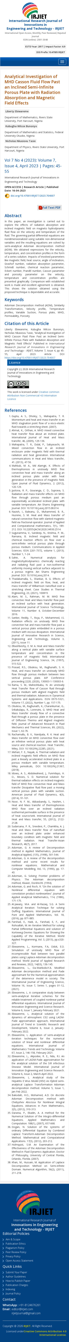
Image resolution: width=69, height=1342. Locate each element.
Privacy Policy (13, 1256)
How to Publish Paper (18, 1280)
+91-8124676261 (30, 1305)
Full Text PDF (52, 208)
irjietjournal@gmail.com (26, 1313)
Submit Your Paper (16, 1272)
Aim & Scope (13, 1239)
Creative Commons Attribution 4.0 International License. (45, 1333)
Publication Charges (17, 1285)
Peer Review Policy (16, 1252)
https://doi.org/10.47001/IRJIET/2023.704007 (30, 357)
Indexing (10, 1289)
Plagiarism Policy (15, 1248)
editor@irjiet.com (22, 1309)
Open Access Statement (19, 1260)
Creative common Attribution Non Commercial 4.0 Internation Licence (33, 395)
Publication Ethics (16, 1243)
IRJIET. (27, 1326)
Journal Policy (13, 1293)
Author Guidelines (16, 1276)
